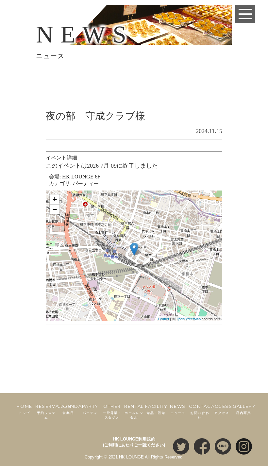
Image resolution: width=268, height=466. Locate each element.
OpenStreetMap (188, 318)
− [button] (55, 209)
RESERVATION (53, 412)
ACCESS (221, 409)
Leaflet (163, 318)
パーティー (86, 183)
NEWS (177, 409)
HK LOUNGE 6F (81, 176)
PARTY (90, 409)
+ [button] (55, 199)
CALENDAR (71, 409)
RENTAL (134, 412)
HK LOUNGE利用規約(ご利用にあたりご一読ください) (134, 442)
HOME (24, 409)
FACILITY (156, 409)
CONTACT (201, 412)
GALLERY (244, 409)
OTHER (112, 412)
